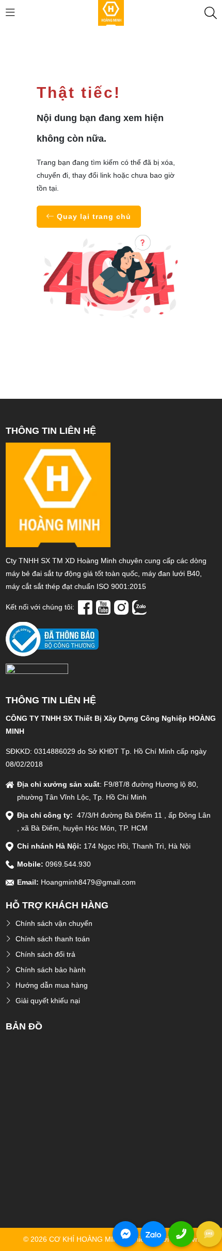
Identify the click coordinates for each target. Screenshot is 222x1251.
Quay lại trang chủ (92, 216)
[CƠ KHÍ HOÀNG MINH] (111, 12)
